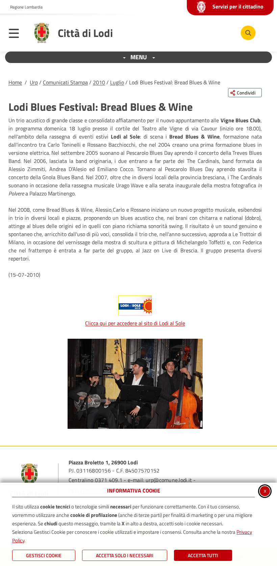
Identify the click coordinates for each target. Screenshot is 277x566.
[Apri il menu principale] (17, 34)
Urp (34, 82)
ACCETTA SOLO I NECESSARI (124, 555)
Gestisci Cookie (43, 555)
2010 (99, 82)
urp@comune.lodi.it (169, 480)
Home (15, 82)
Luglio (117, 82)
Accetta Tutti (203, 555)
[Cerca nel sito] (248, 33)
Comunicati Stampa (65, 82)
